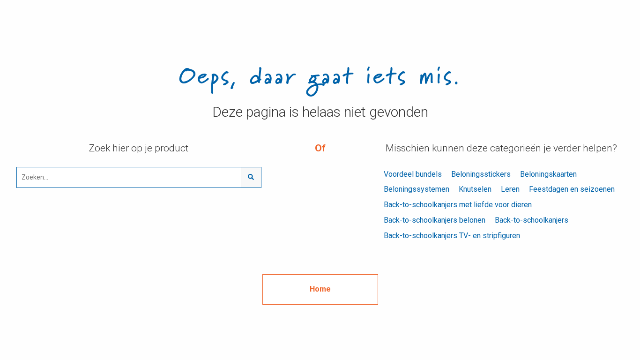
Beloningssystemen (416, 189)
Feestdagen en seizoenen (572, 189)
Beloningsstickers (481, 174)
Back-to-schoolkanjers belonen (434, 220)
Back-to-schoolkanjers (531, 220)
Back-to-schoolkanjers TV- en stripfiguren (452, 235)
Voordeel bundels (413, 174)
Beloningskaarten (548, 174)
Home (320, 289)
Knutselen (475, 189)
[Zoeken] (251, 177)
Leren (510, 189)
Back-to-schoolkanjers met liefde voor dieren (458, 204)
